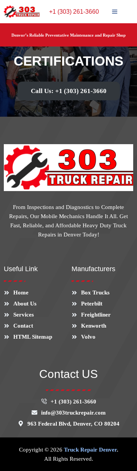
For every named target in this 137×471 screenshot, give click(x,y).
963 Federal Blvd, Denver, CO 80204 (73, 424)
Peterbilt (91, 304)
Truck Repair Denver (90, 450)
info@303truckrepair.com (73, 413)
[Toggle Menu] (114, 11)
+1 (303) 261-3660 (74, 11)
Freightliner (96, 315)
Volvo (88, 337)
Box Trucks (95, 292)
